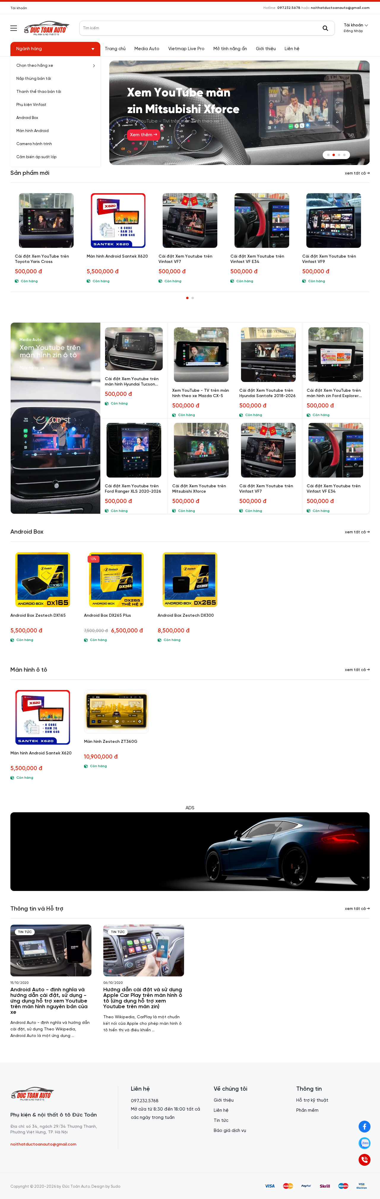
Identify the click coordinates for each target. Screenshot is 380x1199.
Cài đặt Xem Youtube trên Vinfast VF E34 (257, 259)
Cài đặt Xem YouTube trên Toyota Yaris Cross (42, 259)
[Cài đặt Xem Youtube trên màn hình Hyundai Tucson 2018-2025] (134, 348)
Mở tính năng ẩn (230, 49)
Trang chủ (115, 49)
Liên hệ (292, 49)
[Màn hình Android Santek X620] (118, 220)
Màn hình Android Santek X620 (117, 256)
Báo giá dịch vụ (230, 1130)
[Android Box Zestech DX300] (190, 579)
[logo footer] (57, 1094)
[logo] (46, 28)
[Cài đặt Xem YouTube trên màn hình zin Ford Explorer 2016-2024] (335, 354)
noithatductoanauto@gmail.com (340, 8)
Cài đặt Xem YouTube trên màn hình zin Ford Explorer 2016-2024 (334, 393)
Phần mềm (307, 1110)
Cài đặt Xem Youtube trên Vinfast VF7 (185, 259)
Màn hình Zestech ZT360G (110, 742)
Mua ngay (29, 368)
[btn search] (325, 28)
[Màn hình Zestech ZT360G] (116, 711)
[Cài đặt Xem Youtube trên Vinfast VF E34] (262, 220)
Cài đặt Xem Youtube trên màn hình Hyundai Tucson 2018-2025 (132, 382)
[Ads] (190, 851)
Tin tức (25, 932)
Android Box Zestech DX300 (186, 615)
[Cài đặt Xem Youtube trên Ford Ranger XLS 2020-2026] (134, 450)
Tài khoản (18, 8)
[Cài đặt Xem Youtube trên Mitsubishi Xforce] (201, 450)
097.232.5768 (145, 1101)
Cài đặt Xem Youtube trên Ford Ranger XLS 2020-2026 (133, 489)
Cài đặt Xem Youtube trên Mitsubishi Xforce (199, 489)
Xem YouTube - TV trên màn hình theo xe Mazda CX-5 (200, 393)
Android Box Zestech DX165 (38, 615)
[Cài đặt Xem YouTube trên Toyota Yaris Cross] (46, 220)
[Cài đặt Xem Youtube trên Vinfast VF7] (190, 220)
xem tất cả (356, 173)
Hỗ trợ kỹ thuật (312, 1100)
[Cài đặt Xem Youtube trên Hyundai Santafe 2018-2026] (268, 354)
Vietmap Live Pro (186, 49)
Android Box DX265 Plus (107, 615)
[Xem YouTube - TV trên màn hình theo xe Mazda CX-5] (201, 354)
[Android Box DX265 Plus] (116, 579)
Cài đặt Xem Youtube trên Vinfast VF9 (329, 259)
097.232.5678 (288, 8)
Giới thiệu (266, 49)
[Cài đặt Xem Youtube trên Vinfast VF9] (333, 220)
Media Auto (146, 49)
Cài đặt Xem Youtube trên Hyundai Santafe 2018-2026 (267, 393)
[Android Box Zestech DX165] (42, 579)
